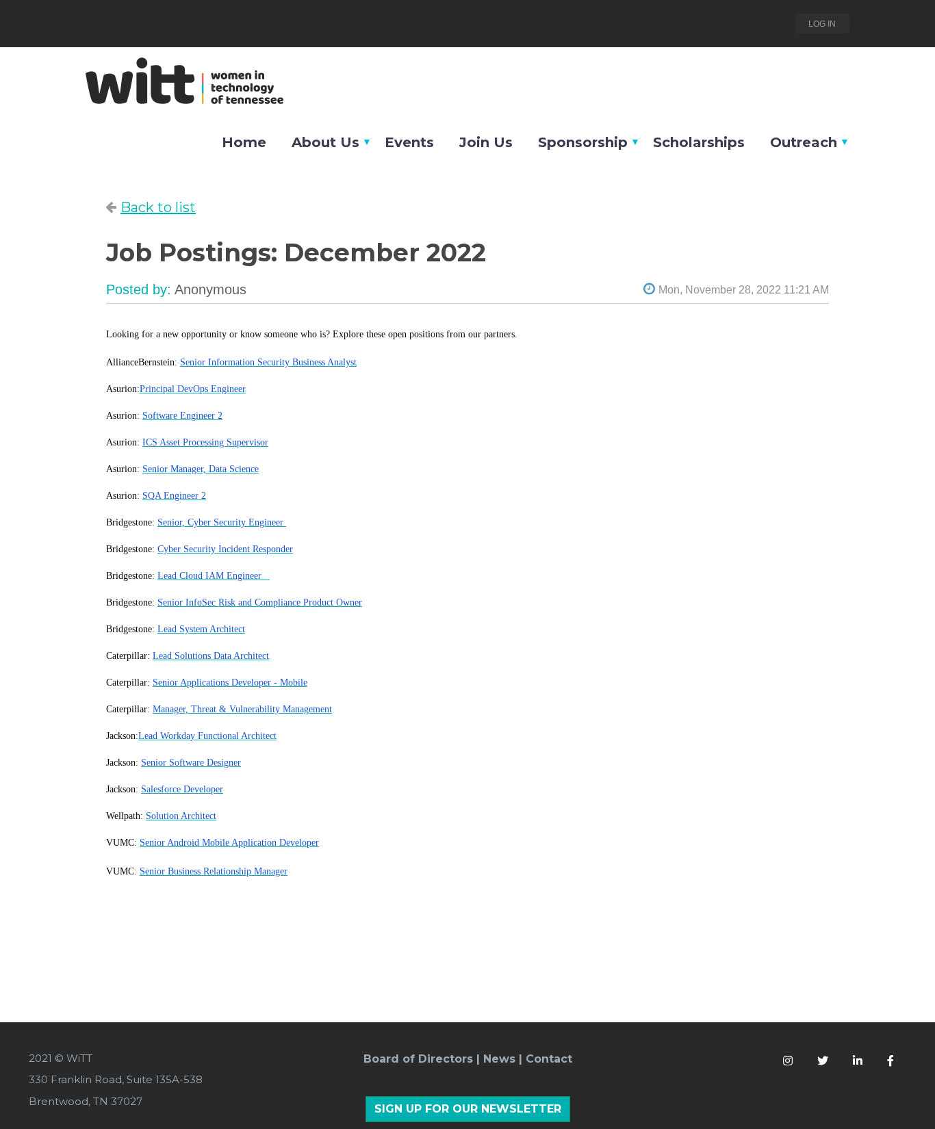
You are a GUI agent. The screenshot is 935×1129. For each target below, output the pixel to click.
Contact (549, 1058)
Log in (822, 24)
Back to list (158, 207)
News (499, 1058)
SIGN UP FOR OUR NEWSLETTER (467, 1108)
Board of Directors (418, 1058)
